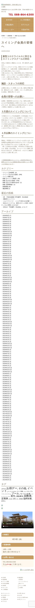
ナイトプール (8, 494)
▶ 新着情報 (4, 579)
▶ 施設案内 (20, 577)
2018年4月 (6, 405)
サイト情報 (20, 491)
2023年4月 (6, 291)
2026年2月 (6, 227)
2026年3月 (6, 225)
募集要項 (19, 496)
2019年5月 (6, 381)
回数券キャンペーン (9, 199)
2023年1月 (6, 297)
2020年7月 (6, 353)
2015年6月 (6, 461)
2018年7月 (6, 399)
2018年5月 (6, 403)
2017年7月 (6, 421)
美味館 (21, 499)
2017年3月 (6, 427)
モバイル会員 (25, 494)
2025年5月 (6, 245)
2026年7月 (6, 217)
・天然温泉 (20, 579)
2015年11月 (6, 451)
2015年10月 (6, 453)
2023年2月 (6, 295)
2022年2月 (6, 317)
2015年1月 (6, 467)
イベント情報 (7, 176)
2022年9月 (6, 305)
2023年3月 (6, 293)
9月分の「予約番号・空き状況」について (15, 207)
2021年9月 (6, 327)
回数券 (28, 496)
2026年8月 (6, 215)
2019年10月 (6, 371)
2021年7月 (6, 329)
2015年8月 (6, 457)
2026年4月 (6, 223)
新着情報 (10, 35)
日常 (14, 499)
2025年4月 (6, 247)
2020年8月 (6, 351)
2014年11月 (6, 471)
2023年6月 (6, 287)
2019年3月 (6, 385)
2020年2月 (6, 363)
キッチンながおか (12, 491)
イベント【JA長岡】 (9, 172)
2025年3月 (6, 249)
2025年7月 (6, 241)
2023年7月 (6, 285)
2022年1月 (6, 319)
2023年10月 (6, 281)
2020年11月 (6, 345)
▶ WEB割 (3, 585)
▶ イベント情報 (5, 581)
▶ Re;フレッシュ (22, 599)
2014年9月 (6, 475)
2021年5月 (6, 333)
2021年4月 (6, 335)
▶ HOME (3, 577)
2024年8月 (6, 261)
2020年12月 (6, 343)
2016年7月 (6, 441)
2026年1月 (6, 229)
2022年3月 (6, 315)
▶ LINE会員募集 (5, 583)
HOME (3, 35)
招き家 (10, 498)
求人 (17, 498)
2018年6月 (6, 401)
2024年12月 (6, 255)
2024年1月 (6, 275)
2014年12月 (6, 469)
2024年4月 (6, 269)
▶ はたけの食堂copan (23, 597)
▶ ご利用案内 (4, 589)
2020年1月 (6, 365)
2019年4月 (6, 383)
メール (8, 564)
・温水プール (21, 583)
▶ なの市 (20, 595)
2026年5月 (6, 221)
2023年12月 (6, 277)
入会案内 (21, 587)
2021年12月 (6, 321)
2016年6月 (6, 443)
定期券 (4, 498)
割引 (13, 496)
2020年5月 (6, 357)
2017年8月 (6, 419)
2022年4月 (6, 313)
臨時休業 (28, 498)
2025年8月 (6, 239)
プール (15, 493)
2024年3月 (6, 271)
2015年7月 (6, 459)
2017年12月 (6, 411)
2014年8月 (6, 477)
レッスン (8, 496)
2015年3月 (6, 465)
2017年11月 (6, 413)
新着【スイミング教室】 (10, 178)
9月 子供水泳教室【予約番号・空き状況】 (16, 197)
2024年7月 (6, 263)
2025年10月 (6, 235)
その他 (22, 488)
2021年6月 (6, 331)
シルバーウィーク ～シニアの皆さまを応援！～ (17, 201)
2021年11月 (6, 323)
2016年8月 (6, 439)
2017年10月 (6, 415)
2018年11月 (6, 391)
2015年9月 (6, 455)
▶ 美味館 (3, 597)
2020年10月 (6, 347)
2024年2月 (6, 273)
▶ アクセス (4, 601)
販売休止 (3, 501)
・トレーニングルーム (23, 581)
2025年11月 (6, 233)
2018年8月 (6, 397)
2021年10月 (6, 325)
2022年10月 (6, 303)
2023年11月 (6, 279)
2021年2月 (6, 339)
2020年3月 (6, 361)
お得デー (11, 488)
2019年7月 (6, 377)
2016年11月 (6, 433)
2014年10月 (6, 473)
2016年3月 (6, 447)
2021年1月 (6, 341)
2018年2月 (6, 409)
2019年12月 (6, 367)
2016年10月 (6, 435)
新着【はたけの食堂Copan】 (11, 182)
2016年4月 (6, 445)
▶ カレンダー (4, 587)
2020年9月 (6, 349)
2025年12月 (6, 231)
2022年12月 (6, 299)
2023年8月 (6, 283)
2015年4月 (6, 463)
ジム (25, 491)
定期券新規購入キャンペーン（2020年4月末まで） (17, 160)
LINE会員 (3, 488)
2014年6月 (6, 479)
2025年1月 (6, 253)
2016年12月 (6, 431)
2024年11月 (6, 257)
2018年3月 (6, 407)
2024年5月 (6, 267)
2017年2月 (6, 429)
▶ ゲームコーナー (5, 593)
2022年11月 (6, 301)
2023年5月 (6, 289)
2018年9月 (6, 395)
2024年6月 (6, 265)
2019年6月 (6, 379)
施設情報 (5, 188)
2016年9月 (6, 437)
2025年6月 (6, 243)
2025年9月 (6, 237)
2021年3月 (6, 337)
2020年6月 (6, 355)
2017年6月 (6, 423)
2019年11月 (6, 369)
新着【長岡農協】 (8, 184)
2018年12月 (6, 389)
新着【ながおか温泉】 (20, 35)
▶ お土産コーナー (5, 595)
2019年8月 (6, 375)
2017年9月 (6, 417)
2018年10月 (6, 393)
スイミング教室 (22, 585)
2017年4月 (6, 425)
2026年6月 (6, 219)
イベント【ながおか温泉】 (10, 174)
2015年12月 (6, 449)
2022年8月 (6, 307)
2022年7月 (6, 309)
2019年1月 (6, 387)
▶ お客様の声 (4, 599)
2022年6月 (6, 311)
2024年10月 (6, 259)
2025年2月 (6, 251)
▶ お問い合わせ (21, 593)
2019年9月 (6, 373)
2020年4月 (6, 359)
